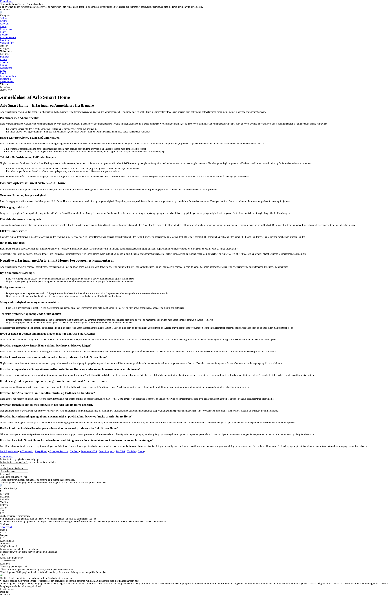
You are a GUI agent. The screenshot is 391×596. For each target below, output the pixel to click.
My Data (74, 451)
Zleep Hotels (41, 451)
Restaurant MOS (89, 451)
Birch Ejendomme (9, 451)
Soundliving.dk (106, 451)
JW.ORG (120, 451)
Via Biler (131, 451)
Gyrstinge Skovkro (58, 451)
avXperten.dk (26, 451)
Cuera (141, 451)
